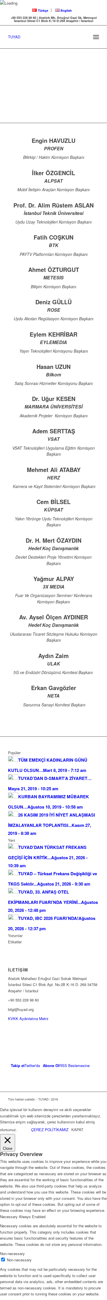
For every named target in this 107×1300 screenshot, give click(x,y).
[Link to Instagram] (86, 1099)
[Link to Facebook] (77, 1099)
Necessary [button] (9, 1216)
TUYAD (14, 36)
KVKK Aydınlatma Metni (28, 1018)
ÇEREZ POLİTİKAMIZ (49, 1129)
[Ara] (83, 36)
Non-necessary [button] (12, 1253)
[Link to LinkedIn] (94, 1099)
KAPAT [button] (77, 1129)
